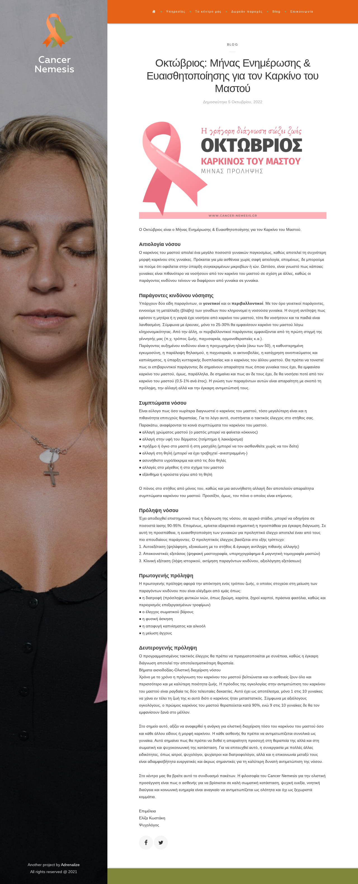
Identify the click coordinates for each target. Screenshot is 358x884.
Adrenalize (70, 864)
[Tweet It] (161, 843)
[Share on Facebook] (146, 843)
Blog (233, 44)
